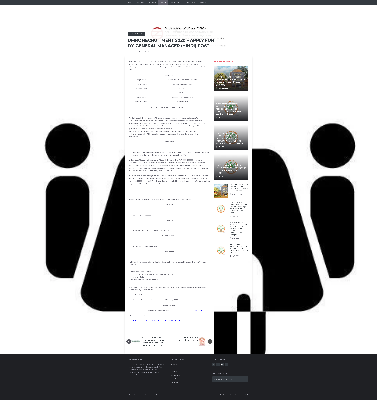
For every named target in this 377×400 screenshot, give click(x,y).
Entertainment (175, 375)
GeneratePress (154, 395)
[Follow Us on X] (218, 364)
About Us (189, 3)
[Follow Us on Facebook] (213, 364)
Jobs (161, 3)
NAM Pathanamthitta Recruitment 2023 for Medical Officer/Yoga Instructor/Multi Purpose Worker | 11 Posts (228, 109)
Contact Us (203, 3)
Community (174, 368)
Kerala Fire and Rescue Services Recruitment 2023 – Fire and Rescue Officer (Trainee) (239, 188)
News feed (209, 395)
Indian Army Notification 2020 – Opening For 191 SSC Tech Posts (158, 321)
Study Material (175, 3)
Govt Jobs (134, 34)
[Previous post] (129, 341)
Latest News (139, 3)
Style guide (244, 395)
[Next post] (210, 341)
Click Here (198, 310)
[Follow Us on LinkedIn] (226, 364)
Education (174, 372)
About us (218, 395)
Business (174, 364)
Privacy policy (234, 395)
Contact (225, 395)
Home (129, 3)
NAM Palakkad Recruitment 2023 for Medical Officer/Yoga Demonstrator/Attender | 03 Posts (239, 248)
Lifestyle (174, 379)
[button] (249, 2)
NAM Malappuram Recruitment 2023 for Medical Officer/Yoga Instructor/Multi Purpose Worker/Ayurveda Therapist (230, 138)
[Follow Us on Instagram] (222, 364)
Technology (174, 382)
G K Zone (151, 3)
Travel (173, 386)
